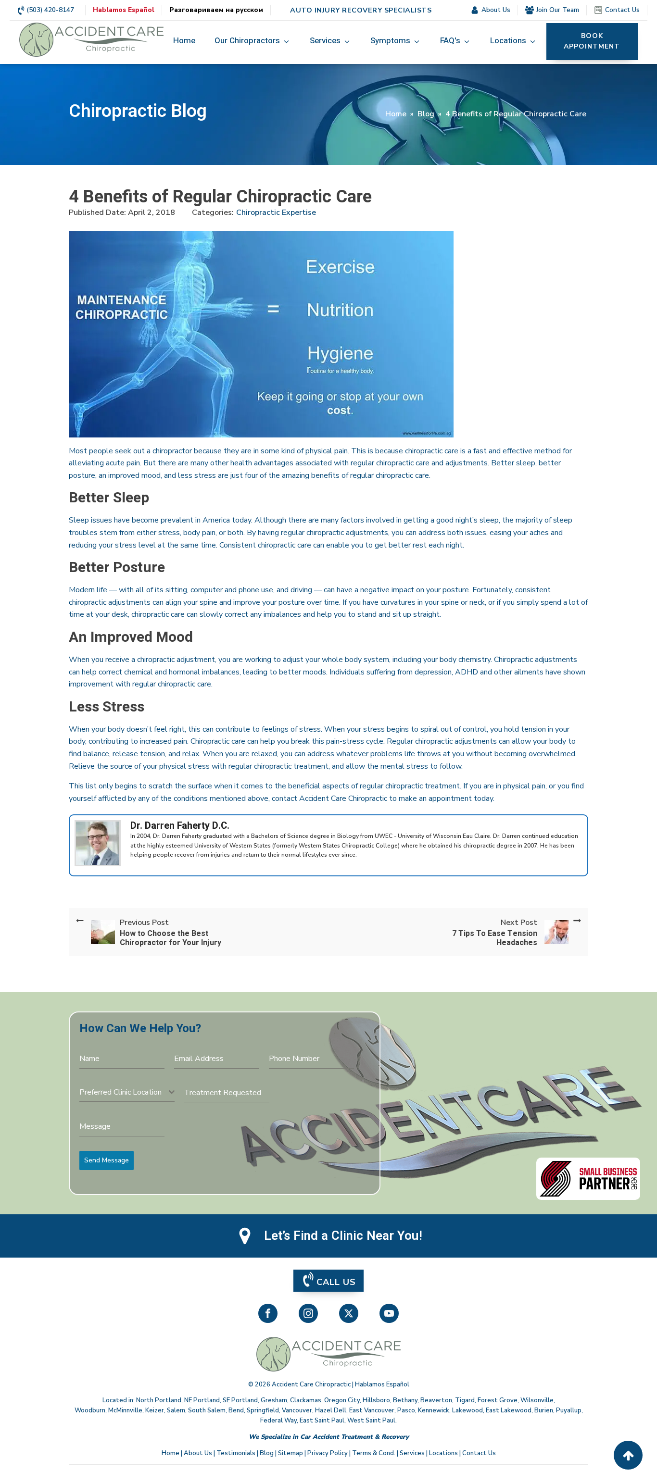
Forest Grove (498, 1400)
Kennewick (433, 1410)
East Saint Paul (322, 1420)
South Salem (207, 1410)
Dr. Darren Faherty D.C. (179, 826)
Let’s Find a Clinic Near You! (343, 1236)
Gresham (274, 1400)
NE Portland (202, 1400)
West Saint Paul (371, 1420)
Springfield (263, 1410)
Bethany (405, 1400)
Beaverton (436, 1400)
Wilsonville (537, 1400)
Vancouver (297, 1410)
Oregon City (342, 1400)
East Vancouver (371, 1410)
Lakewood (467, 1410)
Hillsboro (376, 1400)
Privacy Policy (327, 1453)
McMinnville (125, 1410)
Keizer (154, 1410)
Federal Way (278, 1420)
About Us (198, 1453)
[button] (252, 41)
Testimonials (235, 1453)
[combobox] (127, 1092)
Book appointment (592, 41)
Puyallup (568, 1410)
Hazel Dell (330, 1410)
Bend (236, 1410)
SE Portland (240, 1400)
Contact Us (479, 1453)
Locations (443, 1453)
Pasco (406, 1410)
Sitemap (290, 1453)
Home (395, 114)
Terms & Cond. (373, 1453)
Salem (176, 1410)
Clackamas (305, 1400)
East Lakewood (508, 1410)
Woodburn (90, 1410)
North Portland (158, 1400)
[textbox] (124, 1092)
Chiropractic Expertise (276, 212)
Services (412, 1453)
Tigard (465, 1400)
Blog (425, 114)
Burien (543, 1410)
